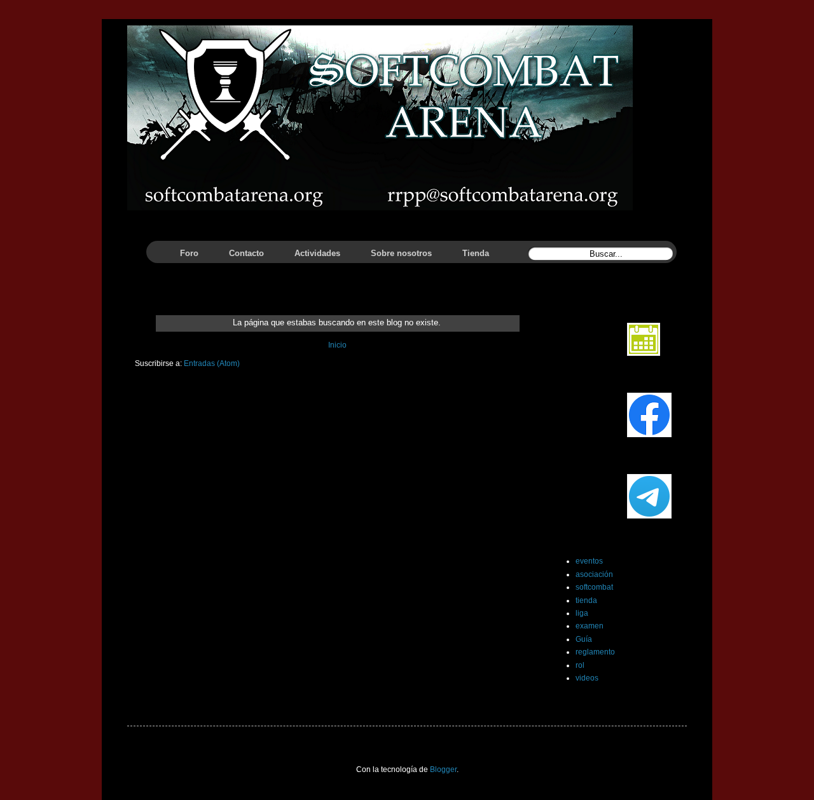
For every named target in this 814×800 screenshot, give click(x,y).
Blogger (443, 769)
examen (590, 625)
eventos (589, 561)
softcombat (594, 587)
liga (582, 613)
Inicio (337, 345)
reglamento (595, 651)
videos (587, 678)
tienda (586, 600)
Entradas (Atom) (212, 363)
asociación (594, 574)
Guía (584, 639)
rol (580, 665)
